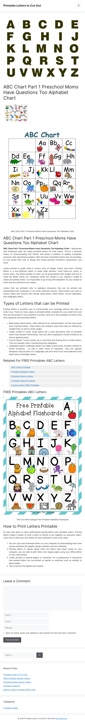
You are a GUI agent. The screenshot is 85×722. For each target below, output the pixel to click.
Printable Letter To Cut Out (15, 675)
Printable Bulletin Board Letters (17, 682)
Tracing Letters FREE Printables (25, 385)
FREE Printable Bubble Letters (16, 678)
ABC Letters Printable (20, 367)
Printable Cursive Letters (22, 376)
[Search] (39, 655)
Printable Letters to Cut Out (22, 5)
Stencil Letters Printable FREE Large (19, 690)
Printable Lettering (11, 686)
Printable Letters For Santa (23, 381)
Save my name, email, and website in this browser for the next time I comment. (41, 633)
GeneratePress (61, 718)
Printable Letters (10, 708)
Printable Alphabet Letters (23, 372)
